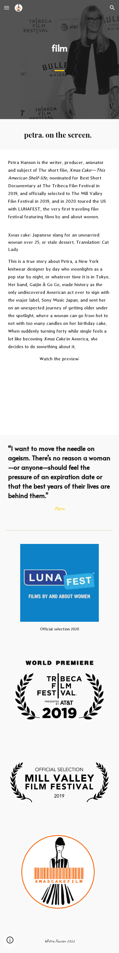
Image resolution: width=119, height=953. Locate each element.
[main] (59, 59)
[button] (6, 7)
